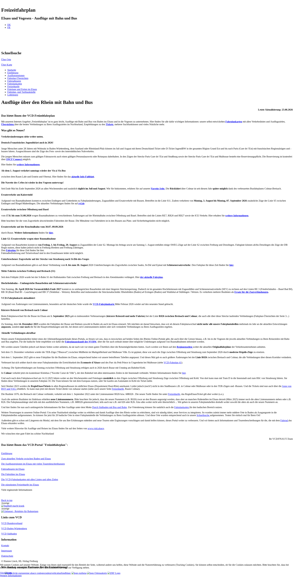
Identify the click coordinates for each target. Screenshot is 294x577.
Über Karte (6, 64)
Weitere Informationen (11, 575)
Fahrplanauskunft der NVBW (80, 341)
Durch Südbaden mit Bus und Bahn (109, 407)
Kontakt (5, 545)
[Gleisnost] (19, 511)
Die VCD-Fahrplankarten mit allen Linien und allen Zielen (29, 479)
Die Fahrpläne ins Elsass (13, 474)
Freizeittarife (118, 389)
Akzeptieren (6, 572)
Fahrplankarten (181, 407)
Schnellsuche (203, 415)
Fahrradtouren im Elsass (12, 469)
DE (9, 24)
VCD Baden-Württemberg (14, 528)
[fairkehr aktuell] (12, 506)
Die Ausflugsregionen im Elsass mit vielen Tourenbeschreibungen (33, 464)
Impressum (6, 550)
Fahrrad (284, 420)
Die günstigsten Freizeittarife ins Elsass (20, 484)
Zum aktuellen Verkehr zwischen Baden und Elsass (26, 458)
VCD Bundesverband (11, 523)
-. (158, 188)
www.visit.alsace (96, 428)
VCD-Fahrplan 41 (172, 362)
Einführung (6, 453)
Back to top (6, 500)
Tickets (109, 124)
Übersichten (7, 124)
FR (8, 27)
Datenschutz (7, 556)
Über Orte (6, 59)
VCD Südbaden (9, 533)
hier (184, 373)
